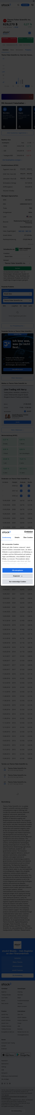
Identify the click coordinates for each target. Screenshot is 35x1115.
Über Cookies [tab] (28, 537)
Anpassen (16, 576)
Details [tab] (17, 537)
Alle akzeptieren (17, 570)
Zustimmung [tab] (6, 537)
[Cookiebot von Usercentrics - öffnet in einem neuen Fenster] (25, 532)
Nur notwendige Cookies (17, 581)
